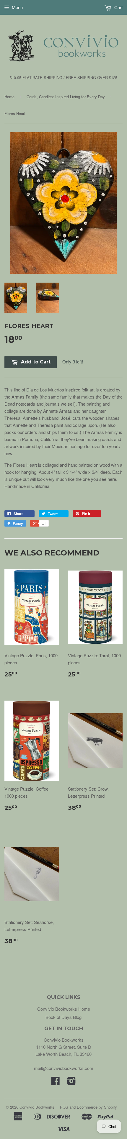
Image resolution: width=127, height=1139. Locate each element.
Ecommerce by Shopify (97, 1107)
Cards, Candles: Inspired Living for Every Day (66, 96)
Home (9, 96)
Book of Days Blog (63, 1017)
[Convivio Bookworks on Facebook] (55, 1082)
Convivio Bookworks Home (63, 1009)
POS (64, 1107)
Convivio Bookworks (36, 1107)
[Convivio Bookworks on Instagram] (71, 1082)
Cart (118, 7)
